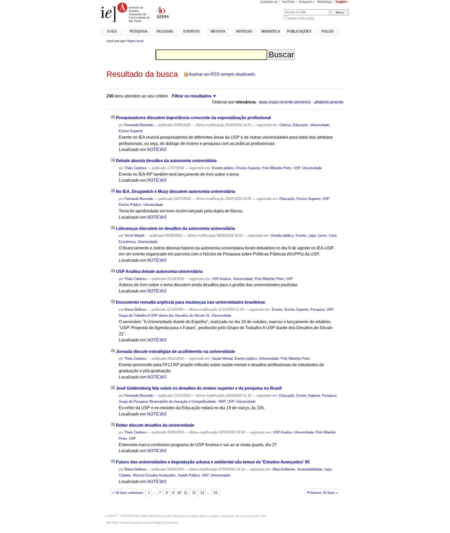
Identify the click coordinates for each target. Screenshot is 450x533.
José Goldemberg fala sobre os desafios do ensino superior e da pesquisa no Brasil (199, 388)
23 (215, 493)
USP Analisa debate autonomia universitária (159, 271)
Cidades (125, 475)
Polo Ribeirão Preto (276, 168)
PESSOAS (165, 31)
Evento (301, 235)
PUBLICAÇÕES (299, 31)
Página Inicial (135, 40)
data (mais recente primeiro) (285, 102)
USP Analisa (221, 279)
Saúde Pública (189, 475)
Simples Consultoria (164, 522)
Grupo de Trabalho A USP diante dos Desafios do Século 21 (164, 315)
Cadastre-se (269, 2)
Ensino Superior (131, 131)
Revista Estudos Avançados (154, 475)
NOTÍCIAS (244, 31)
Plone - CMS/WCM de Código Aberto (133, 515)
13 (202, 493)
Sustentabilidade (309, 469)
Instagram (306, 2)
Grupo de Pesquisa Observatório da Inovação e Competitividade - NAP (172, 401)
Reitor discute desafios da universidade (155, 425)
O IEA (112, 31)
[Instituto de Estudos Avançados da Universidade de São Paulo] (162, 12)
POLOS (328, 31)
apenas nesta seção (301, 18)
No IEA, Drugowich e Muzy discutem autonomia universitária (175, 191)
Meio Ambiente (284, 469)
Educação (300, 125)
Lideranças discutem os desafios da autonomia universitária (175, 228)
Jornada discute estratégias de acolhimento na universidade (175, 351)
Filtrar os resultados (191, 96)
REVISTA (218, 31)
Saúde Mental (222, 358)
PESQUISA (138, 31)
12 (194, 493)
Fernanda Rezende (138, 125)
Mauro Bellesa (135, 309)
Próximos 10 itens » (322, 493)
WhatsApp (324, 2)
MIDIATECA (270, 31)
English (341, 2)
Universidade (319, 125)
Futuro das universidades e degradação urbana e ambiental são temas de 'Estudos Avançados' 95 (213, 462)
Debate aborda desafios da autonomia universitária (166, 160)
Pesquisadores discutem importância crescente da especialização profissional (193, 117)
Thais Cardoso (135, 168)
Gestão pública (282, 235)
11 (185, 493)
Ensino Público (130, 205)
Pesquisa (317, 309)
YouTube (288, 2)
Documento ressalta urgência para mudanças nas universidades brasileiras (190, 302)
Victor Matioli (134, 235)
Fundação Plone (196, 515)
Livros (322, 235)
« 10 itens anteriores (128, 493)
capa (312, 235)
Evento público (223, 168)
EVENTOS (191, 31)
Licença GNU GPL (254, 515)
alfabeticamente (328, 102)
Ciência (285, 125)
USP (296, 168)
